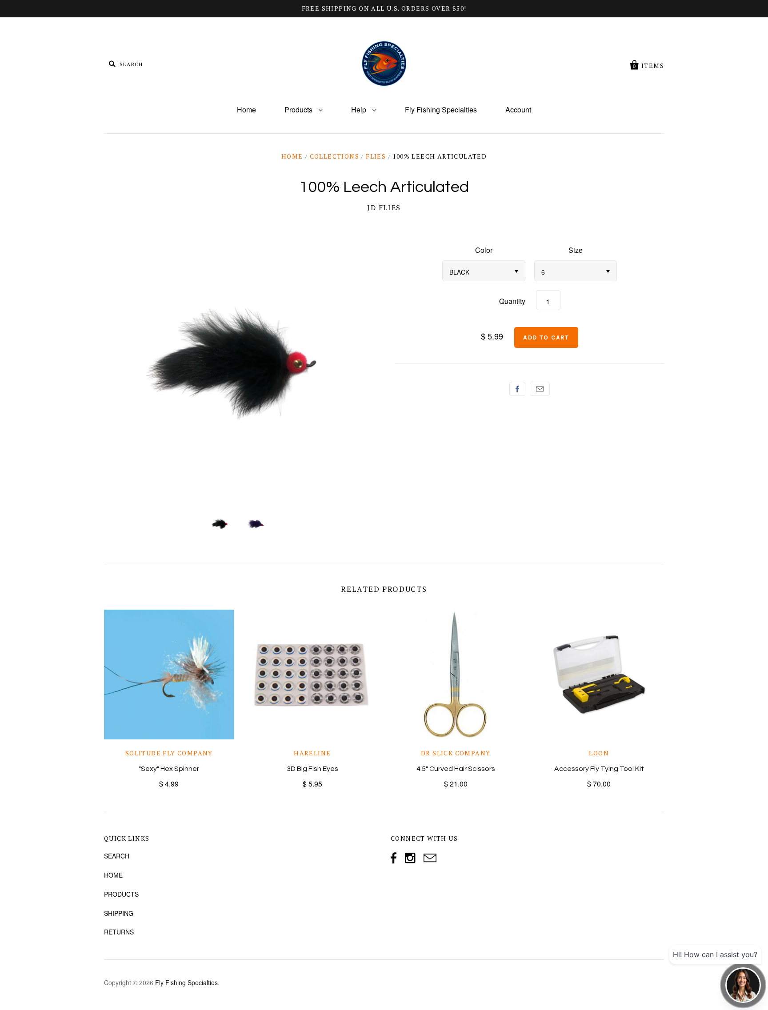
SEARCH (116, 855)
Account (518, 109)
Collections (334, 156)
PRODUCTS (121, 894)
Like (517, 389)
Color (483, 250)
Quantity (512, 301)
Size (575, 250)
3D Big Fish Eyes (312, 768)
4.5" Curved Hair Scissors (455, 768)
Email (540, 389)
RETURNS (119, 931)
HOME (113, 874)
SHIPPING (118, 913)
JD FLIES (384, 207)
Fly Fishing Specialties (441, 109)
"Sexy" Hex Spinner (169, 768)
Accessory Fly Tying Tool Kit (599, 768)
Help (359, 109)
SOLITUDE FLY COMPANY (169, 753)
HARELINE (312, 753)
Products (299, 109)
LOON (599, 753)
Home (246, 109)
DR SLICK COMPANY (455, 753)
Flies (376, 156)
